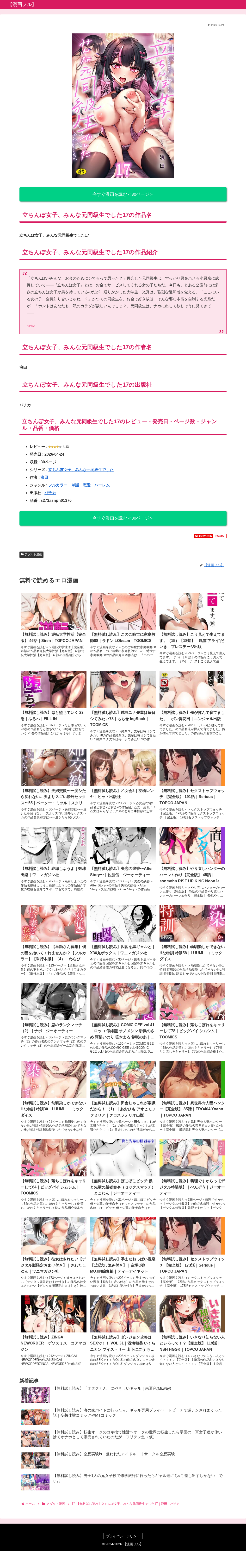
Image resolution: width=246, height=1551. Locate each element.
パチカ (50, 493)
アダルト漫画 (33, 554)
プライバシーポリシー (123, 1536)
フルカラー (58, 485)
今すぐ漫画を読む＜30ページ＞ (123, 194)
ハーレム (102, 485)
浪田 (44, 477)
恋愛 (87, 485)
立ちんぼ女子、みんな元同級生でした (81, 470)
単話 (75, 485)
